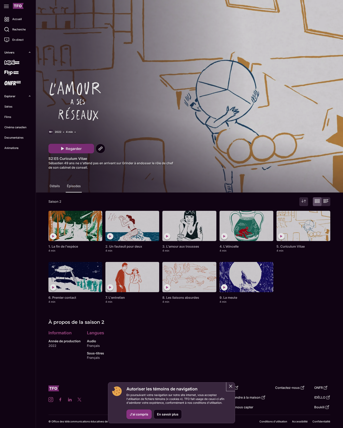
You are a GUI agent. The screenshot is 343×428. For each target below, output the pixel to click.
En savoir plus (167, 414)
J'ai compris (139, 414)
